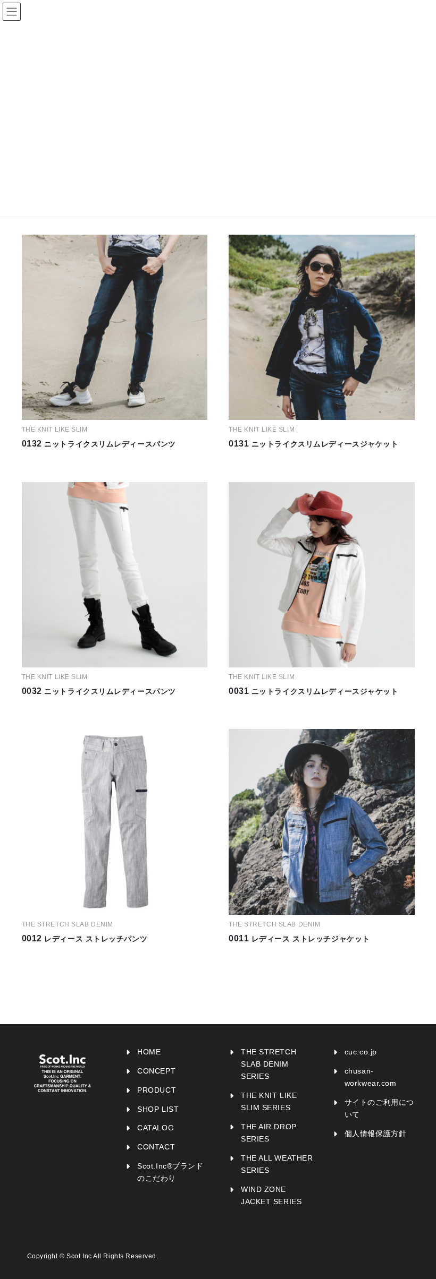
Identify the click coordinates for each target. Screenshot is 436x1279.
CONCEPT (156, 1071)
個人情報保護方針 (375, 1133)
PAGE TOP (416, 1231)
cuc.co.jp (361, 1052)
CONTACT (156, 1147)
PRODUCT (156, 1090)
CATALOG (155, 1127)
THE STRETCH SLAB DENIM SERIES (268, 1064)
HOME (149, 1052)
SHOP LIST (158, 1109)
